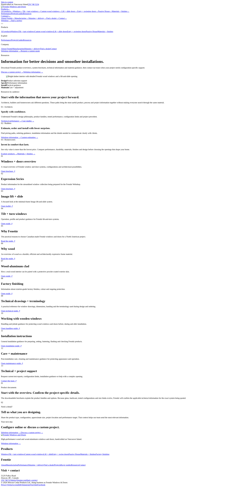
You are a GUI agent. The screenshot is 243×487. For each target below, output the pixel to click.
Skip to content (7, 2)
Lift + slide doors (69, 11)
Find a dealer (52, 18)
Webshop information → (11, 51)
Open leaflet (7, 206)
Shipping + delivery (37, 18)
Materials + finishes (120, 11)
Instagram (26, 485)
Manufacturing (21, 18)
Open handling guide (10, 328)
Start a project (16, 21)
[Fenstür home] (13, 7)
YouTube (33, 485)
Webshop (6, 21)
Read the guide (8, 241)
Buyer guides (65, 465)
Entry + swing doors (60, 454)
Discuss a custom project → (32, 432)
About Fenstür (8, 18)
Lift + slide (48, 454)
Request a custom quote (30, 51)
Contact (63, 18)
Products (5, 9)
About (3, 465)
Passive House (105, 11)
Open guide (7, 224)
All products (7, 11)
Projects (14, 14)
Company (6, 16)
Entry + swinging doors (87, 11)
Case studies (28, 121)
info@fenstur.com (19, 480)
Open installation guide (11, 346)
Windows (18, 11)
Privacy (4, 485)
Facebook (41, 485)
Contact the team (9, 381)
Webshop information (33, 72)
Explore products (9, 154)
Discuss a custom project (12, 72)
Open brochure (8, 171)
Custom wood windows (51, 11)
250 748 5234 (33, 4)
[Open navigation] (2, 23)
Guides (20, 14)
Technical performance (11, 121)
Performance (6, 14)
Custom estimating (29, 137)
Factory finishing (102, 454)
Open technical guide (10, 311)
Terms (9, 485)
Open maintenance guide (12, 363)
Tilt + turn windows (31, 11)
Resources (27, 14)
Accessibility (17, 485)
